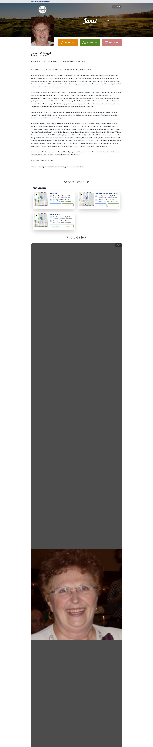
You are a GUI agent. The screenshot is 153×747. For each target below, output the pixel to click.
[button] (41, 197)
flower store (79, 167)
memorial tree (52, 167)
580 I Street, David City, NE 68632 (63, 201)
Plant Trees (68, 205)
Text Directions (55, 205)
